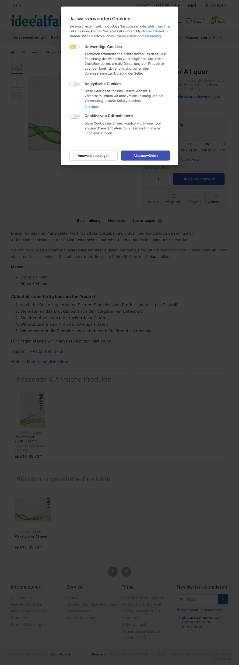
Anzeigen (91, 107)
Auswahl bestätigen (93, 156)
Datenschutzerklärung (144, 36)
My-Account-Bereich (152, 31)
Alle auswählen (146, 156)
